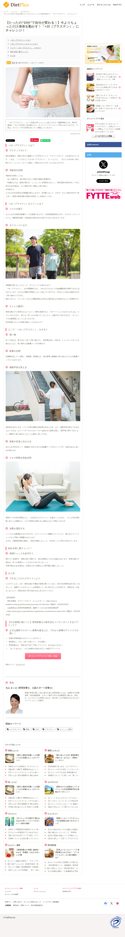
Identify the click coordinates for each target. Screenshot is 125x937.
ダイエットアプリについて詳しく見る (42, 656)
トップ (82, 5)
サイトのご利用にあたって (32, 902)
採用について (25, 905)
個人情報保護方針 (37, 905)
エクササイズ (24, 12)
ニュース (90, 5)
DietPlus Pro (66, 891)
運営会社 (16, 905)
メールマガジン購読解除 (51, 902)
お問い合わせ (17, 902)
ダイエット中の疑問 (11, 894)
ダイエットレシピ (104, 5)
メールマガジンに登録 (103, 136)
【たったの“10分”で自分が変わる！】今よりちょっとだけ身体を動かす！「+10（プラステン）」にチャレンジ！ (40, 14)
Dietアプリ (117, 5)
